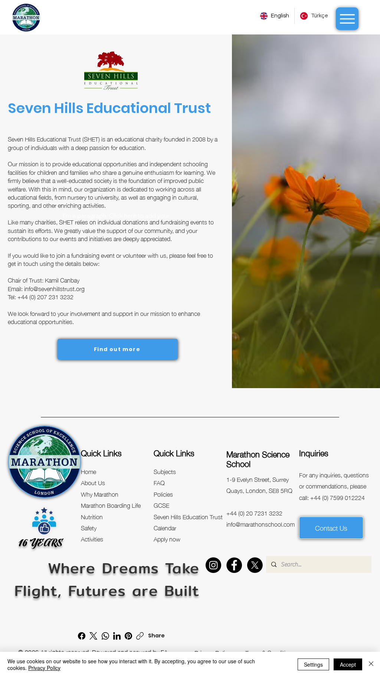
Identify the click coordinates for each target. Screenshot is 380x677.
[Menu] (347, 18)
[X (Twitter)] (93, 636)
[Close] (371, 664)
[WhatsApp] (105, 636)
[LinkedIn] (117, 636)
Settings (313, 664)
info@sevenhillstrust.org (54, 288)
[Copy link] (140, 636)
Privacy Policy (44, 667)
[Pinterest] (128, 636)
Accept (348, 664)
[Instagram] (213, 565)
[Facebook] (234, 565)
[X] (255, 565)
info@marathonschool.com (260, 523)
